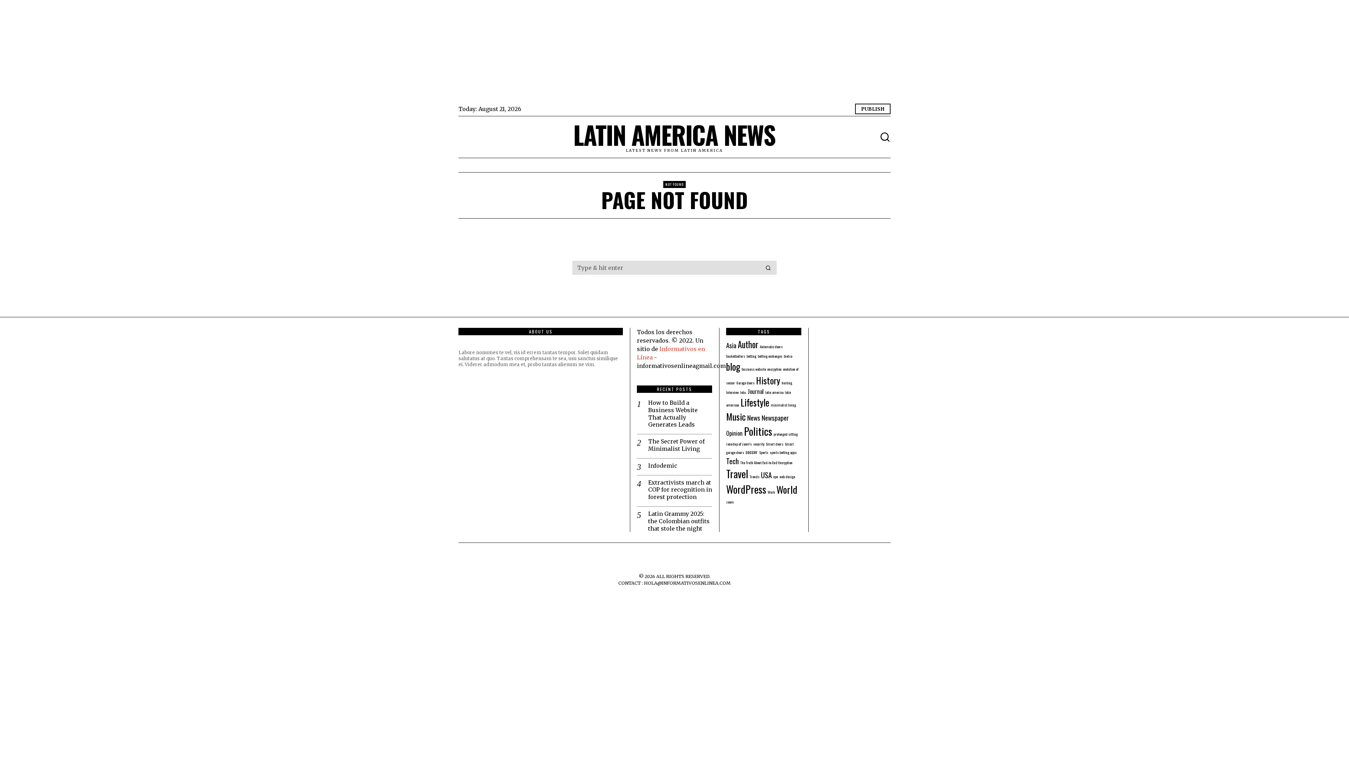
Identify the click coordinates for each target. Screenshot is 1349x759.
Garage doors (745, 382)
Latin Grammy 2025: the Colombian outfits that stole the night (679, 521)
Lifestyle (755, 402)
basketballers (735, 356)
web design (787, 476)
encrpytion (774, 369)
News (753, 418)
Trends (755, 476)
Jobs (743, 392)
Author (748, 344)
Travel (737, 473)
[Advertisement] (669, 53)
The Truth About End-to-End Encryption (766, 462)
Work (771, 492)
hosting (787, 382)
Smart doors (774, 444)
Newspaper (775, 418)
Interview (732, 392)
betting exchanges (770, 356)
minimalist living (783, 405)
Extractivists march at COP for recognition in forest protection (680, 490)
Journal (756, 391)
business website (754, 369)
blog (733, 366)
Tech (732, 461)
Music (736, 416)
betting (751, 356)
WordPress (746, 489)
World (786, 489)
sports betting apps (783, 452)
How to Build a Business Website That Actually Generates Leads (673, 413)
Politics (758, 431)
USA (766, 475)
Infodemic (662, 465)
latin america (774, 392)
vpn (775, 476)
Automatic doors (771, 346)
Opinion (734, 433)
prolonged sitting (786, 434)
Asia (731, 345)
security (758, 444)
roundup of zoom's (739, 444)
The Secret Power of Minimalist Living (676, 445)
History (768, 380)
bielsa (788, 356)
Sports (763, 452)
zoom (730, 502)
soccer (751, 451)
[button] (768, 267)
